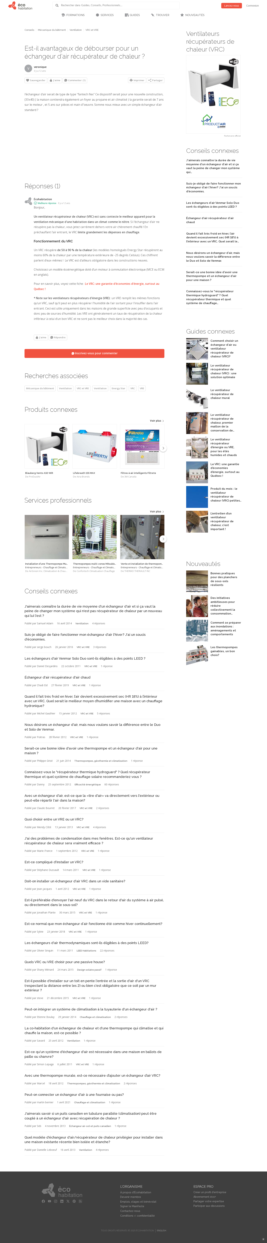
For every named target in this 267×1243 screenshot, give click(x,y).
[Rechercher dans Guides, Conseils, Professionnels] (58, 5)
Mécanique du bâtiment (52, 30)
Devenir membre (130, 1197)
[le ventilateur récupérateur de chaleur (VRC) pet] (197, 507)
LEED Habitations (86, 950)
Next (163, 448)
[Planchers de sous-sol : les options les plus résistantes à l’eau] (197, 591)
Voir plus (156, 420)
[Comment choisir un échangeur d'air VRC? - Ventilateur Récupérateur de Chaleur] (197, 359)
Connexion (252, 5)
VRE (142, 388)
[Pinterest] (74, 1201)
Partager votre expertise (208, 1201)
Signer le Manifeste (132, 1206)
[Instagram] (55, 1201)
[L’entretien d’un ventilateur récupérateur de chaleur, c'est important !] (197, 531)
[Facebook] (43, 1201)
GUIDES (135, 15)
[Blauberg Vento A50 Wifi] (47, 446)
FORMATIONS (75, 15)
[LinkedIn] (61, 1201)
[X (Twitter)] (68, 1201)
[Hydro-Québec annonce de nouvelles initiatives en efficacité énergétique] (197, 616)
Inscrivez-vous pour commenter (96, 353)
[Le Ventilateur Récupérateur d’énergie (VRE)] (197, 457)
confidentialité (146, 1215)
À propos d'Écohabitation (135, 1192)
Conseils (29, 30)
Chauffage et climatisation (95, 1017)
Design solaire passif (89, 969)
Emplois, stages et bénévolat (138, 1201)
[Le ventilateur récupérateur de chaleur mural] (197, 408)
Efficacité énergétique (88, 784)
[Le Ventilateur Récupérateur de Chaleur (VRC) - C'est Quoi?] (197, 383)
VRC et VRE (92, 30)
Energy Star (118, 388)
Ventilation (76, 30)
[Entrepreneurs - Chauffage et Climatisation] (47, 537)
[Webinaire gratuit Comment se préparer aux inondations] (197, 640)
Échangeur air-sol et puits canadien (90, 1126)
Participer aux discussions (209, 1205)
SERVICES (107, 15)
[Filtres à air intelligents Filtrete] (142, 446)
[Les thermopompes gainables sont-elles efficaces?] (197, 665)
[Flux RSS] (80, 1201)
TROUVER (162, 15)
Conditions (126, 1215)
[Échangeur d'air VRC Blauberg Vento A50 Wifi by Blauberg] (213, 94)
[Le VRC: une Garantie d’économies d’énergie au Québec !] (197, 482)
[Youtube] (49, 1201)
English (161, 1230)
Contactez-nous (130, 1211)
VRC (132, 388)
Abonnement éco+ (204, 1196)
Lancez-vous (231, 5)
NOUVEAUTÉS (195, 15)
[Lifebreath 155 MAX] (94, 446)
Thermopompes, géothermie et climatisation (100, 761)
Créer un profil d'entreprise (209, 1192)
